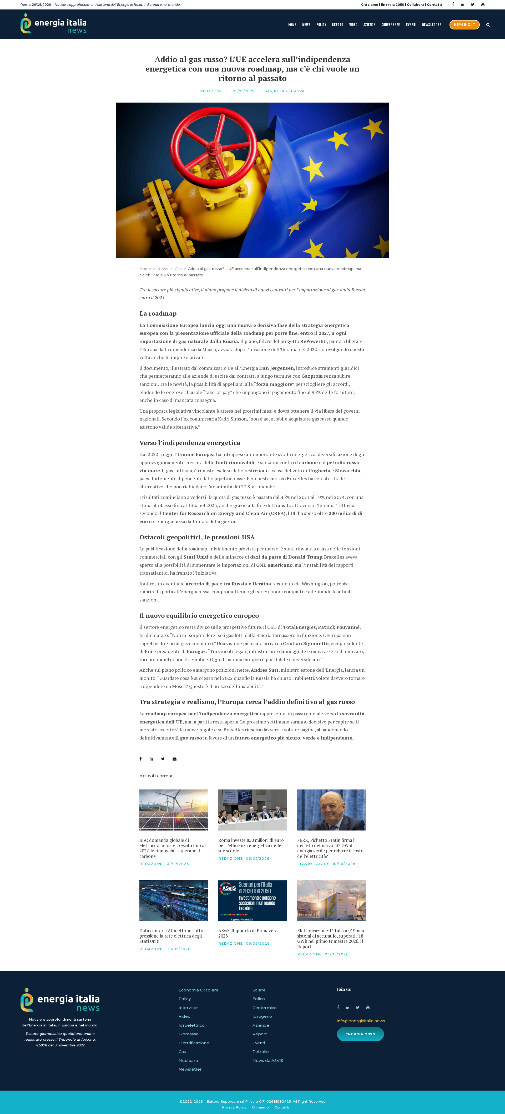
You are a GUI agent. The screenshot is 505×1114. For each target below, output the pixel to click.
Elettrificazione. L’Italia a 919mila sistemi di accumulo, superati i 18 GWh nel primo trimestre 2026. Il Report (330, 939)
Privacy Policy (234, 1107)
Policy (321, 24)
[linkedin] (462, 5)
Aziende (369, 24)
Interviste (188, 1007)
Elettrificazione (194, 1042)
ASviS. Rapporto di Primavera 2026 (247, 933)
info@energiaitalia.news (361, 1020)
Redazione (211, 91)
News (306, 24)
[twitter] (472, 5)
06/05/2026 (258, 943)
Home (292, 24)
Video (353, 24)
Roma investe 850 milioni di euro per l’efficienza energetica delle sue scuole (251, 845)
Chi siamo (369, 5)
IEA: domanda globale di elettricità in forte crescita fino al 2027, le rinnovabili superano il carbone (172, 848)
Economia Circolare (199, 990)
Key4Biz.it (464, 25)
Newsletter (432, 24)
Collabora (415, 5)
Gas (268, 91)
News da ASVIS (267, 1060)
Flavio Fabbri (313, 864)
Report (338, 24)
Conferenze (390, 24)
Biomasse (189, 1033)
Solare (259, 990)
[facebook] (453, 5)
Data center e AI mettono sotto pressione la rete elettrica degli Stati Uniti (171, 936)
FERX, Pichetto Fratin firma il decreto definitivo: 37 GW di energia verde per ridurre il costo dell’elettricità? (330, 848)
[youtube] (482, 5)
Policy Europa (289, 91)
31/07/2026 (178, 864)
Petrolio (260, 1051)
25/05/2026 (179, 949)
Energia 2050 (392, 5)
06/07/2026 (258, 858)
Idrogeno (262, 1016)
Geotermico (264, 1007)
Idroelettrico (192, 1025)
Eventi (411, 24)
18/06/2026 (344, 864)
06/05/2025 (243, 91)
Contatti (434, 5)
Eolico (258, 998)
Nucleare (188, 1060)
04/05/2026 (337, 954)
